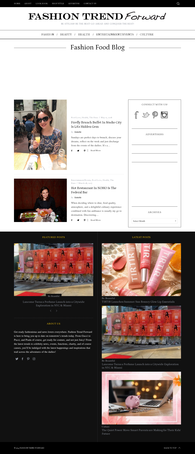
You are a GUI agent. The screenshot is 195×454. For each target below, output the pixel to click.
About (27, 3)
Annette (77, 131)
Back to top (170, 448)
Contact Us (90, 3)
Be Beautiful (53, 295)
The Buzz (93, 117)
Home (17, 3)
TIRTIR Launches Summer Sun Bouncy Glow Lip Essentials (138, 301)
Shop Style (58, 3)
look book (42, 3)
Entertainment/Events (81, 180)
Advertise (73, 3)
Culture (105, 426)
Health (85, 117)
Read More (96, 150)
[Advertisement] (97, 78)
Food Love (76, 117)
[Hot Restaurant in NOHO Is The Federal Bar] (40, 200)
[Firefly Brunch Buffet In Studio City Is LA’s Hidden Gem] (40, 135)
